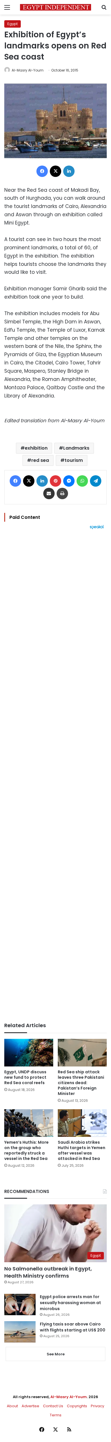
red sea (40, 460)
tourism (74, 460)
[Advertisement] (55, 776)
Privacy (97, 1406)
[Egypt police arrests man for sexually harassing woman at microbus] (20, 1304)
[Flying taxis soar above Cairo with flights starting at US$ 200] (20, 1332)
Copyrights (77, 1406)
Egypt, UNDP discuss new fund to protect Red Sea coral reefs (25, 1077)
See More (56, 1354)
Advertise (30, 1406)
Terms (55, 1415)
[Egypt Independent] (55, 7)
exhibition (36, 448)
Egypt (12, 23)
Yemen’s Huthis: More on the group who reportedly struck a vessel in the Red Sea (26, 1150)
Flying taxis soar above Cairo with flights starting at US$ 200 (72, 1327)
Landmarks (76, 448)
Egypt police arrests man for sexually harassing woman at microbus (70, 1303)
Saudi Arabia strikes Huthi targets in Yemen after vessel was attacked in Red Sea (81, 1150)
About (12, 1406)
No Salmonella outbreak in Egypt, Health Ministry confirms (48, 1272)
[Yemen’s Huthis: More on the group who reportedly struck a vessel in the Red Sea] (28, 1123)
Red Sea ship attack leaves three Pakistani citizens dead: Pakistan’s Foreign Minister (81, 1082)
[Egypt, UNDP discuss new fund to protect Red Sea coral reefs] (28, 1052)
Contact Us (53, 1406)
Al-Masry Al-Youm (28, 70)
